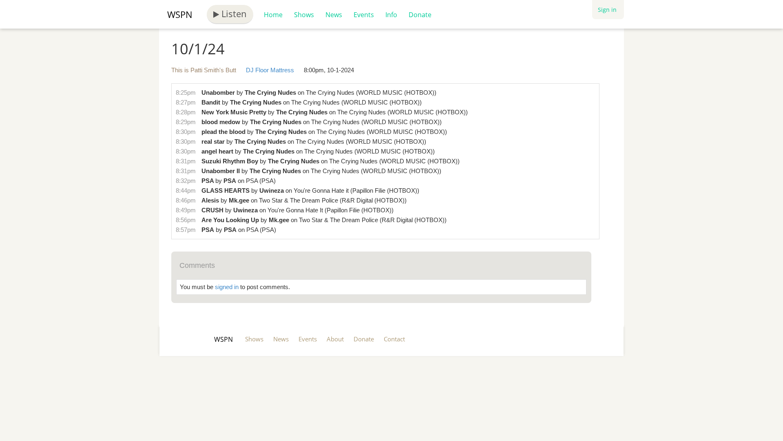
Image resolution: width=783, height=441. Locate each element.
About (335, 339)
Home (273, 14)
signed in (227, 286)
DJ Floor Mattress (270, 70)
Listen (233, 13)
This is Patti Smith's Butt (203, 70)
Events (364, 14)
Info (391, 14)
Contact (394, 339)
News (333, 14)
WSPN (179, 14)
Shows (304, 14)
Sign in (607, 9)
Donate (420, 14)
